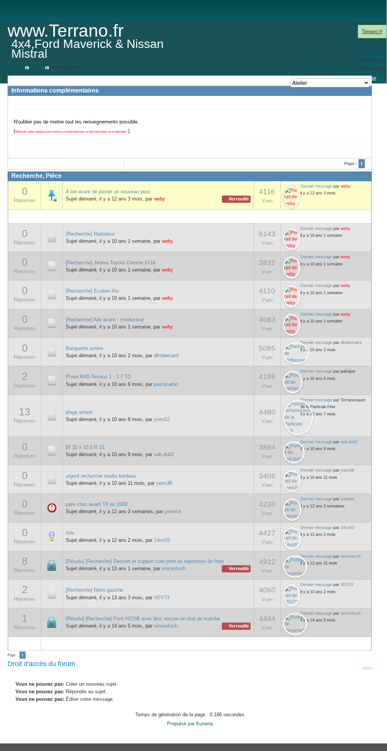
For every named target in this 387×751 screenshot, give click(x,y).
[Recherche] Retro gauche (94, 590)
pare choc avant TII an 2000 (96, 504)
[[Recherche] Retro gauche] (52, 593)
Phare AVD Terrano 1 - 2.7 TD (98, 376)
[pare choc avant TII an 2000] (52, 507)
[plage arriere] (52, 415)
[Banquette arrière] (52, 351)
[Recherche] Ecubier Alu (92, 291)
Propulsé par (181, 723)
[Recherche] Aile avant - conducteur (105, 319)
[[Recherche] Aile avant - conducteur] (52, 323)
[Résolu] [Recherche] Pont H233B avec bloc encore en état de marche (143, 618)
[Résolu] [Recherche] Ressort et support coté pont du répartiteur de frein (145, 561)
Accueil (16, 67)
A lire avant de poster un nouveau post (108, 191)
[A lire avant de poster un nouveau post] (52, 195)
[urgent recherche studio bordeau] (52, 479)
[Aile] (52, 536)
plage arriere (79, 412)
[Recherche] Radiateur (90, 234)
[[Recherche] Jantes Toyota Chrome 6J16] (52, 265)
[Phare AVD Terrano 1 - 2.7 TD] (52, 380)
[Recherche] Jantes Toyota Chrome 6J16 (110, 262)
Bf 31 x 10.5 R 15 (85, 447)
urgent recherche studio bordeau (101, 476)
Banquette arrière (84, 348)
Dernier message (316, 186)
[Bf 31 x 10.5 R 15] (52, 450)
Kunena (204, 723)
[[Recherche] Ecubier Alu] (52, 294)
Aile (70, 533)
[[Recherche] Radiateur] (52, 237)
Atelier (37, 67)
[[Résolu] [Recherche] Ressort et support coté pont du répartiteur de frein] (52, 564)
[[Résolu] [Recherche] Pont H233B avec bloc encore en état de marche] (52, 622)
